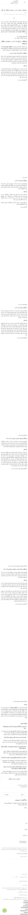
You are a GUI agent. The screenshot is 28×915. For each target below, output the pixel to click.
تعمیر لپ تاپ (12, 31)
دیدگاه (25, 807)
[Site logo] (14, 1)
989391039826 (24, 907)
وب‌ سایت (25, 835)
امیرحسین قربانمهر (20, 14)
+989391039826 (24, 914)
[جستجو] (1, 2)
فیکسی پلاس (24, 871)
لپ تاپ (14, 7)
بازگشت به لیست (14, 794)
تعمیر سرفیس (24, 861)
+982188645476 (24, 910)
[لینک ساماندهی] (22, 853)
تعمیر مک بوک (24, 866)
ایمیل (25, 829)
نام (26, 823)
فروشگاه (25, 869)
